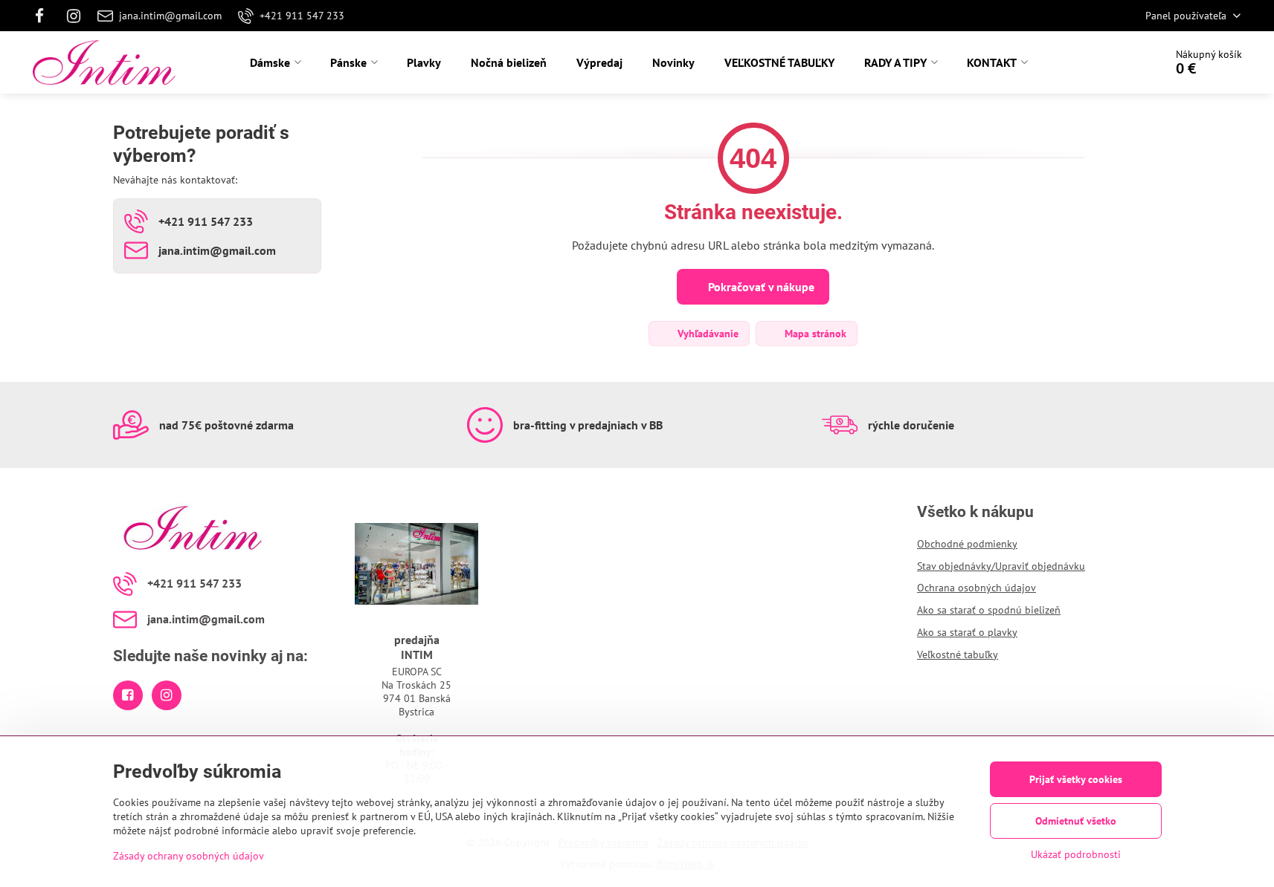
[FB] (44, 15)
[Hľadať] (1111, 62)
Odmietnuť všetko (1075, 821)
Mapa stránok (814, 333)
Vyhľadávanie (707, 333)
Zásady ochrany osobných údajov (188, 855)
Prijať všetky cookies (1075, 779)
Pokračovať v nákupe (759, 286)
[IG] (74, 15)
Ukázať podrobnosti (1076, 854)
